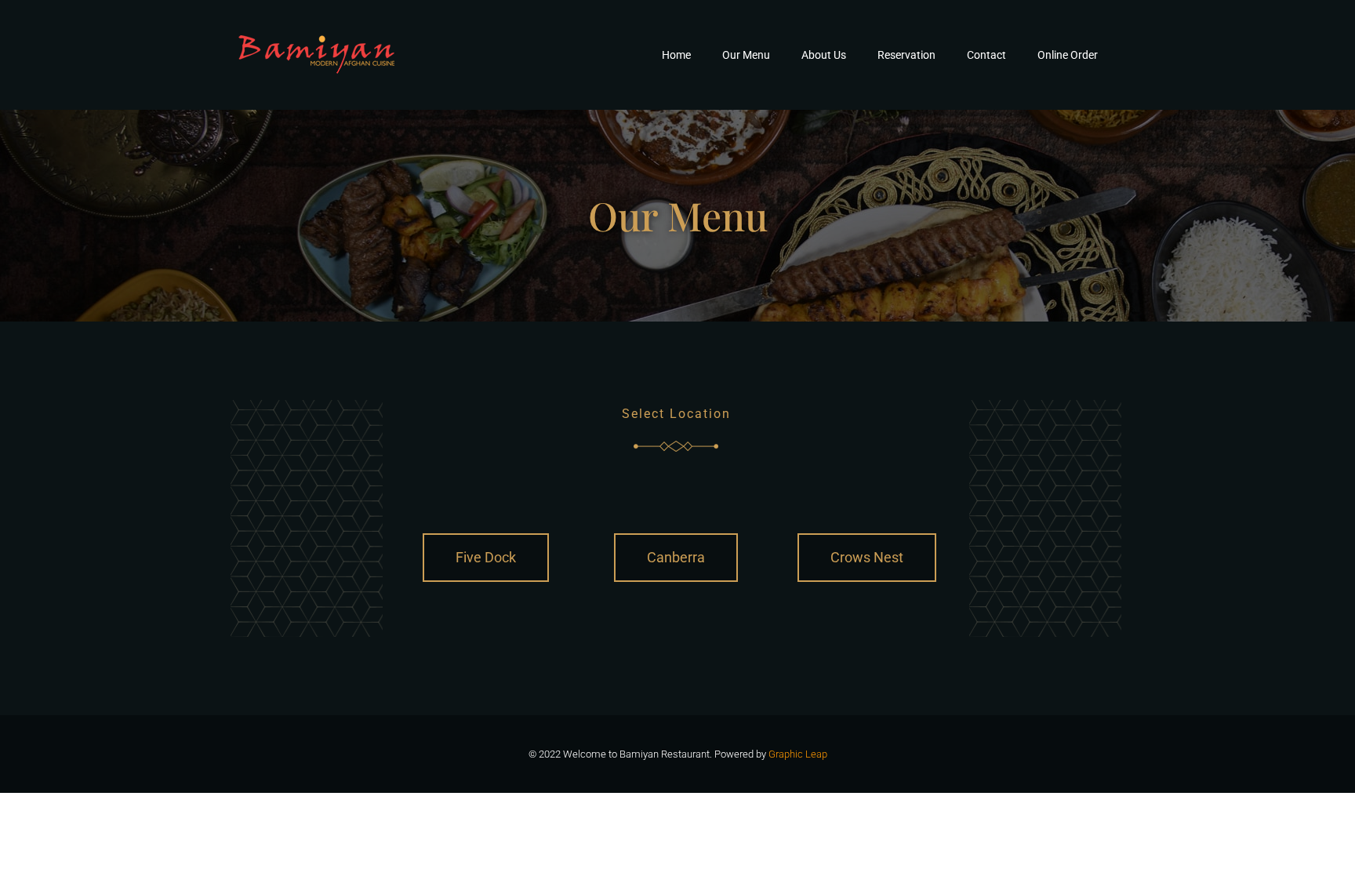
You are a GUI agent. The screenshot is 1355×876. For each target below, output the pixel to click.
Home (676, 55)
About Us (823, 55)
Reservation (906, 55)
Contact (986, 55)
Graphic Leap (797, 754)
